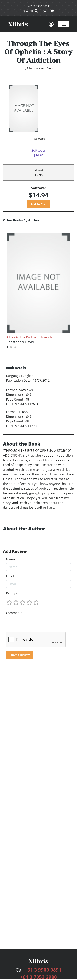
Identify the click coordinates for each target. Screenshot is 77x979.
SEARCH (28, 11)
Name (10, 559)
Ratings (11, 593)
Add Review (15, 551)
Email (10, 576)
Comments (14, 613)
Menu (63, 24)
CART (46, 11)
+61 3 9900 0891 (38, 6)
